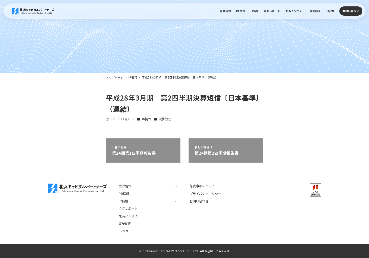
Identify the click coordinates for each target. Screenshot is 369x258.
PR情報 (124, 193)
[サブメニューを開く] (176, 186)
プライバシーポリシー (205, 193)
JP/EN (123, 231)
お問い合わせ (351, 11)
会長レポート (128, 208)
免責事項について (202, 186)
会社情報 (125, 186)
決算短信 (165, 119)
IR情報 (146, 119)
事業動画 (125, 223)
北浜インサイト (130, 216)
